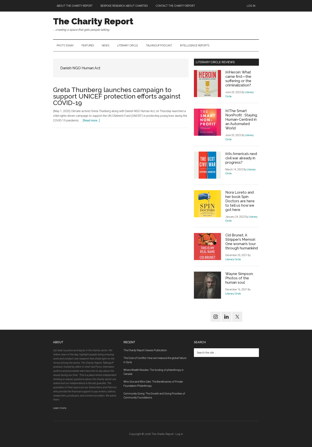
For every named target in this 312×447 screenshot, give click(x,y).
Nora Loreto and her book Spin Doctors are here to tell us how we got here (240, 201)
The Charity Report (93, 21)
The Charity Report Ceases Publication (145, 350)
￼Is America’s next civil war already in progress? (241, 158)
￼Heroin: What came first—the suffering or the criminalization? (238, 78)
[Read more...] (91, 120)
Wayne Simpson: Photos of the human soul (239, 278)
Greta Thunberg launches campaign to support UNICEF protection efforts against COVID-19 (117, 96)
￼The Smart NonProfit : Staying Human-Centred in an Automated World (241, 119)
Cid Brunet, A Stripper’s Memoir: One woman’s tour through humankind (241, 241)
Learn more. (60, 408)
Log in (179, 434)
